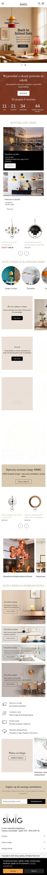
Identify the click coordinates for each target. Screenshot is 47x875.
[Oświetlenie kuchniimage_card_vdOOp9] (23, 652)
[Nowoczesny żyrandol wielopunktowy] (12, 229)
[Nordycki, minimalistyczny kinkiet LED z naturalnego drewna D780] (35, 501)
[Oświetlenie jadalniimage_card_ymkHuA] (23, 680)
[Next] (26, 253)
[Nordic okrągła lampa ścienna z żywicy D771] (12, 501)
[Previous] (20, 253)
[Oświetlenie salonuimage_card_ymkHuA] (23, 607)
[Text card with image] (18, 555)
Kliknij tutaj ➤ (10, 165)
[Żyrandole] (31, 275)
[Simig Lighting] (23, 3)
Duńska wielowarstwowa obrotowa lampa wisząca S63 (34, 243)
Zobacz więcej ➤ (23, 481)
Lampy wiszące (11, 288)
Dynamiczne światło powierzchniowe (17, 576)
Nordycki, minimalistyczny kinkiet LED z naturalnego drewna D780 (34, 516)
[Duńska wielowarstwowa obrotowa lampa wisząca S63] (35, 229)
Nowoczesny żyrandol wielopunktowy (9, 243)
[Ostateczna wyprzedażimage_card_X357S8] (23, 184)
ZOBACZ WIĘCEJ (10, 611)
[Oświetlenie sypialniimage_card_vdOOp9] (23, 634)
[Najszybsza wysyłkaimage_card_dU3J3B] (23, 139)
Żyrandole (31, 288)
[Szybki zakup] (12, 237)
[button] (42, 3)
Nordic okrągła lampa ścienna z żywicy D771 (12, 516)
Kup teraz (23, 93)
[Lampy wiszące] (11, 275)
